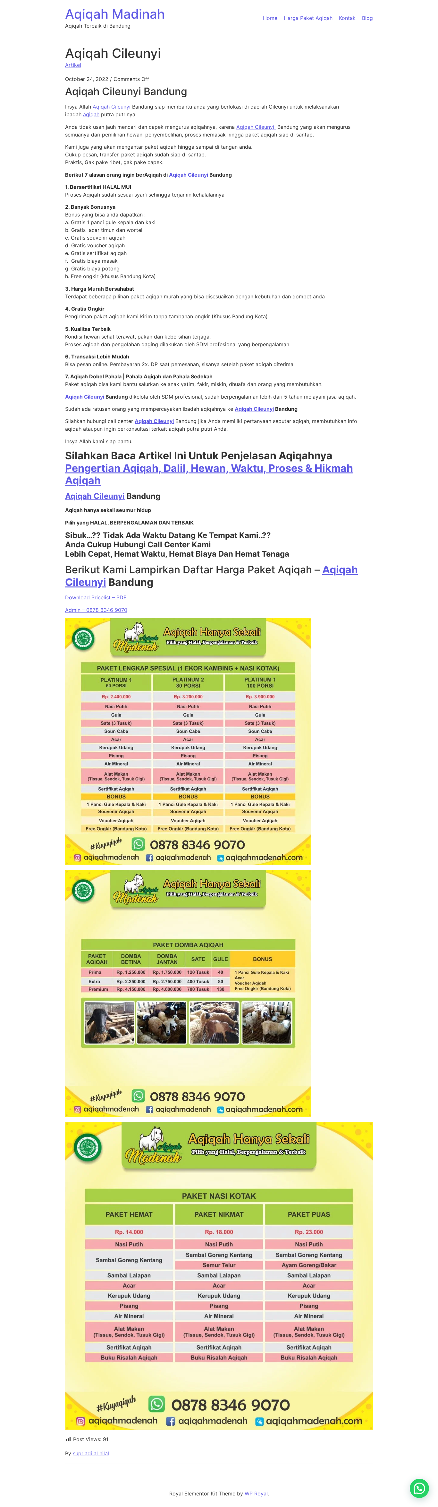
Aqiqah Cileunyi (112, 106)
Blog (367, 18)
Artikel (73, 65)
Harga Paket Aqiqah (308, 18)
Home (270, 18)
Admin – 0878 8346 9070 (96, 610)
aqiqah (91, 114)
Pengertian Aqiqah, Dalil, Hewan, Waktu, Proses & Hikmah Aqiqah (209, 474)
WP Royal (256, 1493)
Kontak (347, 18)
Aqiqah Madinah (115, 14)
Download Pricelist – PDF (95, 597)
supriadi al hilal (91, 1453)
